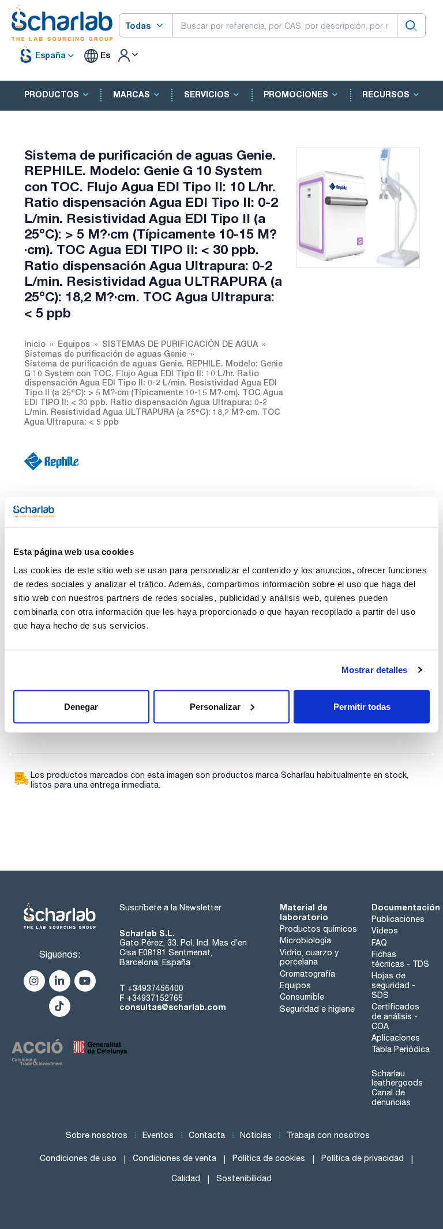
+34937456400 (155, 988)
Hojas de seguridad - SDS (393, 985)
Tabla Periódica (400, 1049)
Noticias (256, 1135)
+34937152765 (155, 998)
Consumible (302, 996)
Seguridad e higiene (317, 1009)
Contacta (207, 1135)
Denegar (81, 706)
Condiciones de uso (78, 1158)
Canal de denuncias (391, 1097)
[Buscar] (411, 25)
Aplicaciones (395, 1037)
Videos (384, 930)
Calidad (185, 1178)
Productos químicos (318, 928)
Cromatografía (307, 973)
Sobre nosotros (96, 1135)
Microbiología (305, 940)
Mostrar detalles (374, 670)
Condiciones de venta (174, 1158)
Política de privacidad (362, 1158)
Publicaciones (398, 919)
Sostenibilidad (244, 1178)
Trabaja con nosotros (328, 1135)
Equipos (295, 985)
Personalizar (215, 706)
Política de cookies (268, 1158)
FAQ (379, 942)
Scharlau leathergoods (397, 1078)
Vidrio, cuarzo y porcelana (309, 957)
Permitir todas (362, 706)
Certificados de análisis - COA (395, 1016)
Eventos (158, 1135)
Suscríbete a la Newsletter (170, 907)
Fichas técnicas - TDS (400, 959)
